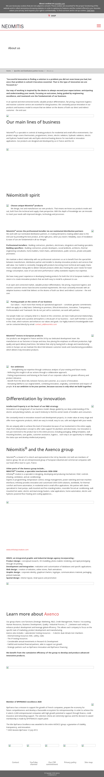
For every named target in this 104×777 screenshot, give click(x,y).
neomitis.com (60, 3)
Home (8, 71)
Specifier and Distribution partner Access (28, 71)
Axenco (51, 614)
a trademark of (52, 775)
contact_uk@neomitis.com (46, 324)
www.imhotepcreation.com (17, 549)
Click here (90, 10)
